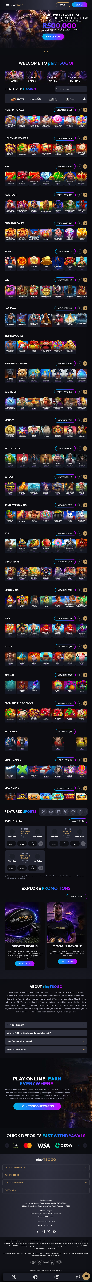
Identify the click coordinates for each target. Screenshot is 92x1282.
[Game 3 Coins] (46, 263)
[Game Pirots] (10, 291)
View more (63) (65, 533)
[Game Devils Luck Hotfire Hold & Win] (46, 630)
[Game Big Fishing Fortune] (22, 347)
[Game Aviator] (46, 771)
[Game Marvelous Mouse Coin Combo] (81, 150)
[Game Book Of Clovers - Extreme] (34, 573)
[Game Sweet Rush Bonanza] (58, 121)
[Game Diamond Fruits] (46, 545)
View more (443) (64, 110)
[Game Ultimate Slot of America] (34, 319)
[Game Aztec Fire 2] (81, 263)
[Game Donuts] (58, 545)
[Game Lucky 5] (81, 743)
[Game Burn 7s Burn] (34, 347)
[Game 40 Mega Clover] (70, 715)
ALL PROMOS (77, 896)
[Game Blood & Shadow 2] (81, 460)
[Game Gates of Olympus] (22, 121)
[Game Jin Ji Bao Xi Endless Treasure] (10, 150)
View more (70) (65, 477)
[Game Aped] (46, 601)
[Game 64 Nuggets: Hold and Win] (22, 796)
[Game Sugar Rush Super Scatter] (34, 121)
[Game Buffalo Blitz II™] (46, 206)
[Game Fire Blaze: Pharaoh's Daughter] (34, 206)
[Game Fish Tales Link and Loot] (58, 796)
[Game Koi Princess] (70, 432)
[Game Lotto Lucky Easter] (81, 516)
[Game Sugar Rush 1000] (81, 121)
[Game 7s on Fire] (34, 150)
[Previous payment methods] (7, 1145)
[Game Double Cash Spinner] (58, 347)
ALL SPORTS (78, 821)
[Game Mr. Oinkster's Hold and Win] (58, 235)
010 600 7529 (50, 1222)
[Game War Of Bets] (58, 743)
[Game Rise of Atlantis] (46, 375)
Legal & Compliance (15, 1167)
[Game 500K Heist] (58, 658)
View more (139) (64, 195)
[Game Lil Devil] (81, 545)
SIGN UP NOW (68, 31)
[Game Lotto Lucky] (70, 516)
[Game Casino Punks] (22, 601)
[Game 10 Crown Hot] (81, 178)
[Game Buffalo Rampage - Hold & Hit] (46, 573)
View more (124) (64, 138)
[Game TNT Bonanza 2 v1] (46, 235)
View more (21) (65, 251)
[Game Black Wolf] (58, 263)
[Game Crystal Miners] (22, 686)
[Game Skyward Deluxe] (10, 771)
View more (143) (64, 223)
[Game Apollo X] (34, 686)
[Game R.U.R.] (10, 686)
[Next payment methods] (85, 1145)
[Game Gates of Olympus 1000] (46, 121)
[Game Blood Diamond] (70, 460)
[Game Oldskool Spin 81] (70, 686)
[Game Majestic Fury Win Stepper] (81, 375)
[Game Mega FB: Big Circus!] (22, 206)
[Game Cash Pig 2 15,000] (81, 235)
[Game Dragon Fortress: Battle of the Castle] (81, 601)
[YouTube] (54, 1231)
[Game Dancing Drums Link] (70, 150)
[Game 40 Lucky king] (70, 178)
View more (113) (65, 420)
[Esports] (56, 1277)
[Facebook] (37, 1231)
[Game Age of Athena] (70, 658)
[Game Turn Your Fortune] (58, 432)
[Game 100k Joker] (34, 658)
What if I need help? (46, 1049)
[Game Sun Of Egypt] (22, 263)
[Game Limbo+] (22, 771)
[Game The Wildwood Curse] (46, 319)
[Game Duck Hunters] (58, 460)
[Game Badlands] (22, 516)
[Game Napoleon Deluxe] (70, 375)
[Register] (78, 1277)
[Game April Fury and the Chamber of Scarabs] (70, 488)
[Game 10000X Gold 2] (10, 630)
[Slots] (18, 98)
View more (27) (65, 505)
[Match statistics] (40, 843)
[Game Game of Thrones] (10, 375)
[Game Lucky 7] (46, 743)
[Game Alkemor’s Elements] (46, 488)
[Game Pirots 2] (34, 291)
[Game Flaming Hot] (58, 715)
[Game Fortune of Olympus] (70, 121)
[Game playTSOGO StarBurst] (22, 432)
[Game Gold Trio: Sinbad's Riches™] (10, 206)
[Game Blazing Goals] (58, 601)
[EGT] (70, 98)
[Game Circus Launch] (70, 771)
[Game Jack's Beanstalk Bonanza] (58, 630)
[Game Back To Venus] (81, 488)
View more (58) (65, 590)
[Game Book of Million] (10, 658)
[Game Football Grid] (22, 743)
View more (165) (64, 392)
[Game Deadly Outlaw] (34, 516)
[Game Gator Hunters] (10, 460)
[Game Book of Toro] (81, 291)
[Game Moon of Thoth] (22, 658)
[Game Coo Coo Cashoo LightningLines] (34, 630)
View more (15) (65, 760)
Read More (24, 963)
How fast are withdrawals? (46, 1041)
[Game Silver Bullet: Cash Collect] (81, 206)
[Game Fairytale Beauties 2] (10, 573)
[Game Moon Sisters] (10, 263)
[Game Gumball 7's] (46, 516)
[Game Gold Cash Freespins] (70, 347)
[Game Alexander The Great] (46, 403)
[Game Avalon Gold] (22, 291)
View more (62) (65, 675)
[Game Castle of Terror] (22, 545)
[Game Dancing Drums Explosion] (46, 150)
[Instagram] (43, 1231)
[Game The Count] (58, 319)
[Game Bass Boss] (22, 403)
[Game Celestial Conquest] (58, 573)
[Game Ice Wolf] (70, 291)
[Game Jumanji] (46, 432)
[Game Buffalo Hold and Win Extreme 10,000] (10, 235)
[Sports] (35, 1277)
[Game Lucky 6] (10, 743)
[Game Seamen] (22, 460)
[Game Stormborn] (10, 319)
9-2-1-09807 (13, 1246)
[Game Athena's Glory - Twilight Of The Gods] (22, 573)
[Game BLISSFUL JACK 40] (58, 686)
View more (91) (65, 448)
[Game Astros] (34, 403)
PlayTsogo (10, 1190)
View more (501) (64, 788)
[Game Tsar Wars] (34, 460)
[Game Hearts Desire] (10, 488)
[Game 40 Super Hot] (22, 178)
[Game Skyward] (58, 771)
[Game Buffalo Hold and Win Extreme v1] (22, 235)
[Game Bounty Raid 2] (70, 403)
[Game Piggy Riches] (34, 432)
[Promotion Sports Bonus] (25, 922)
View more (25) (65, 731)
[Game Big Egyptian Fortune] (10, 347)
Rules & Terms (12, 1175)
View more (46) (65, 363)
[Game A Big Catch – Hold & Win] (34, 488)
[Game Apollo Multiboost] (46, 686)
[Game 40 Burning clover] (58, 178)
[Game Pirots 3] (58, 291)
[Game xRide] (81, 771)
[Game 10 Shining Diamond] (46, 178)
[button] (85, 110)
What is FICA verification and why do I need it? (46, 1033)
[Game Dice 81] (81, 686)
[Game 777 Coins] (34, 263)
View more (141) (65, 166)
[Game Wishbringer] (22, 319)
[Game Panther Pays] (58, 206)
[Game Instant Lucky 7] (70, 743)
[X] (48, 1231)
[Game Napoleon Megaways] (58, 375)
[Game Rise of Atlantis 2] (34, 375)
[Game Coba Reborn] (46, 291)
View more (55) (65, 703)
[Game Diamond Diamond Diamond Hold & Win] (70, 235)
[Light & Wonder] (53, 98)
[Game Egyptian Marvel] (81, 573)
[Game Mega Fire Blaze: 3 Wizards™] (70, 206)
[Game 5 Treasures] (22, 150)
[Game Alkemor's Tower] (58, 488)
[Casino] (14, 1277)
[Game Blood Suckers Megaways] (58, 403)
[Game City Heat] (70, 573)
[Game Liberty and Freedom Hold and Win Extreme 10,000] (34, 235)
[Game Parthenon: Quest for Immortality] (10, 432)
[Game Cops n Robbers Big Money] (46, 347)
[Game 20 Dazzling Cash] (34, 178)
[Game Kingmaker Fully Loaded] (70, 545)
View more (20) (65, 280)
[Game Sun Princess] (70, 319)
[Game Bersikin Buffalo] (34, 796)
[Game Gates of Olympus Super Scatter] (10, 121)
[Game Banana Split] (81, 658)
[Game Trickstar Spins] (81, 630)
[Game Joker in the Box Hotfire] (70, 630)
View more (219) (64, 618)
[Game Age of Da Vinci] (34, 601)
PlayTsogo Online (14, 1183)
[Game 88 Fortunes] (58, 150)
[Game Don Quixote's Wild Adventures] (70, 601)
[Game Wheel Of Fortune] (34, 743)
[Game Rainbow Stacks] (10, 516)
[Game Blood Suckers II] (81, 432)
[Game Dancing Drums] (81, 715)
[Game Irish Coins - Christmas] (58, 516)
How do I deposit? (46, 1025)
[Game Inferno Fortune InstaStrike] (70, 796)
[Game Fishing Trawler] (46, 658)
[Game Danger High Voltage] (34, 545)
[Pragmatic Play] (35, 98)
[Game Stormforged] (81, 319)
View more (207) (64, 561)
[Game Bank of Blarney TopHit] (22, 630)
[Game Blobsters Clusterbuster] (10, 403)
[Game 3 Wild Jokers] (10, 601)
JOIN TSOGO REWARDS (37, 1106)
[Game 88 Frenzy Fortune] (22, 488)
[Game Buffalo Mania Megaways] (81, 403)
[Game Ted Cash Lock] (22, 375)
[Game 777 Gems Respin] (70, 263)
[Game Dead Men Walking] (46, 460)
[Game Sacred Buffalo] (81, 796)
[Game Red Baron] (34, 771)
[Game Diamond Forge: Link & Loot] (46, 796)
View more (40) (65, 308)
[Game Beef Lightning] (10, 545)
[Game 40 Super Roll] (10, 178)
